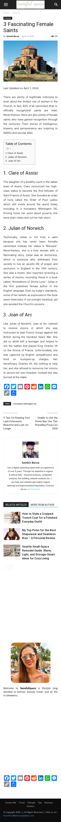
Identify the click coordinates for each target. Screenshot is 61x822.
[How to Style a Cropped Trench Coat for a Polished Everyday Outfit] (11, 518)
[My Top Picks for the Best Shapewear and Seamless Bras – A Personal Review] (11, 534)
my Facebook (33, 489)
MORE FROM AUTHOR (42, 504)
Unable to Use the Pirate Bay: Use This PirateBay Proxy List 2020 (46, 423)
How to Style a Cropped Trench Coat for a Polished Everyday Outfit (39, 517)
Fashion (30, 806)
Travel (22, 802)
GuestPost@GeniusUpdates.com (18, 815)
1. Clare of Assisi (14, 153)
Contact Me (10, 802)
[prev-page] (5, 567)
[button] (5, 4)
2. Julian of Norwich (16, 157)
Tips (40, 802)
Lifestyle (16, 12)
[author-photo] (30, 457)
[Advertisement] (30, 605)
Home (6, 12)
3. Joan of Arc (13, 160)
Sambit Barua (12, 36)
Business (49, 802)
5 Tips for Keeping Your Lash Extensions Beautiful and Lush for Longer (16, 423)
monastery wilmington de (24, 403)
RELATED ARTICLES (16, 504)
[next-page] (11, 567)
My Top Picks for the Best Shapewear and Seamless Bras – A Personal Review (39, 534)
